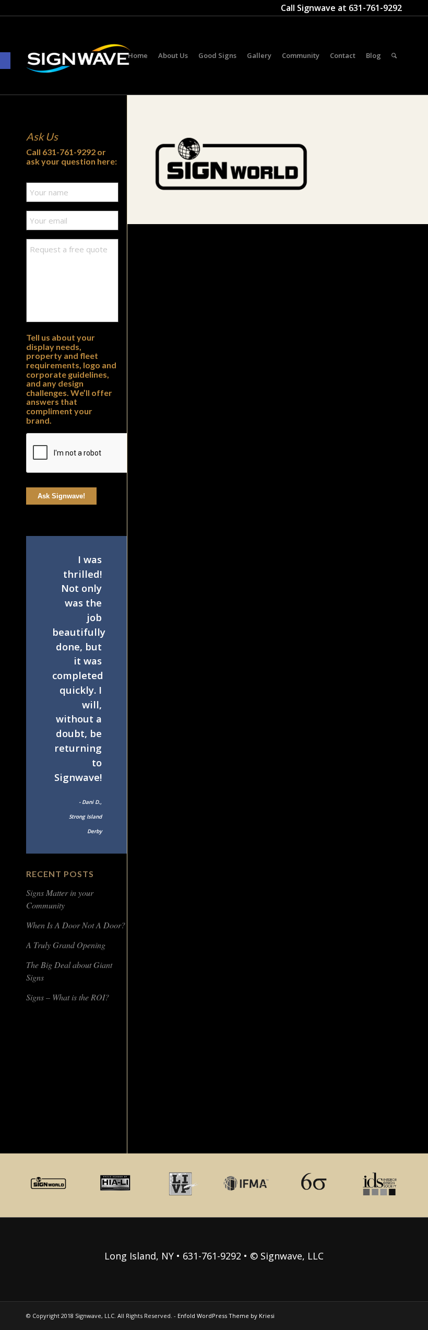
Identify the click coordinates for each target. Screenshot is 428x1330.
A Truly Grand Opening (65, 944)
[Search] (394, 55)
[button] (5, 60)
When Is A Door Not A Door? (75, 924)
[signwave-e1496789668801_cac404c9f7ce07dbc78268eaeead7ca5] (78, 68)
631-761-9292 (375, 8)
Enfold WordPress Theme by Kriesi (226, 1316)
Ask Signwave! (61, 496)
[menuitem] (138, 55)
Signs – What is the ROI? (67, 996)
